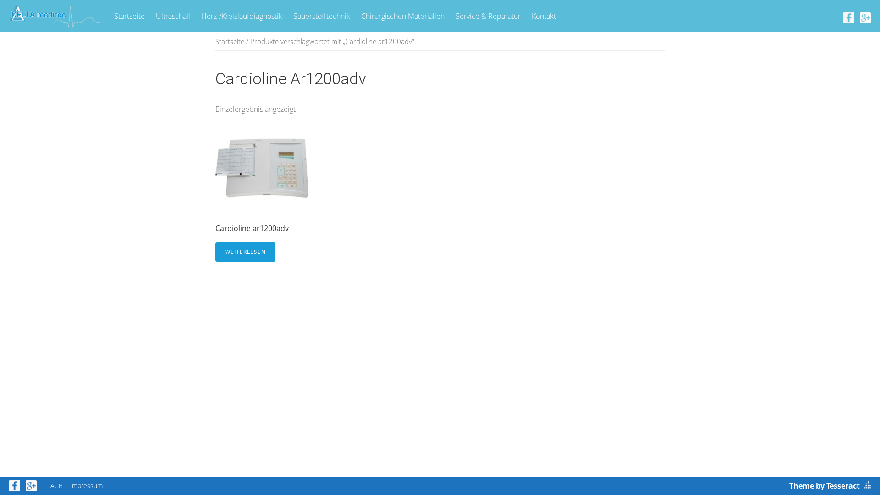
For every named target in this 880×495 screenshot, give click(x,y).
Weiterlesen (245, 252)
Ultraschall (173, 16)
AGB (56, 485)
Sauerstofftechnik (321, 16)
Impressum (86, 485)
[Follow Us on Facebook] (848, 16)
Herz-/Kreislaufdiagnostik (241, 16)
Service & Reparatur (488, 16)
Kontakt (544, 16)
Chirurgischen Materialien (403, 16)
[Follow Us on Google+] (865, 16)
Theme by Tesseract (824, 486)
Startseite (129, 16)
